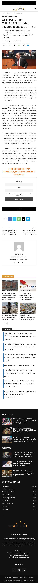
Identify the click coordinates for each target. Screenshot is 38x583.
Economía (5, 312)
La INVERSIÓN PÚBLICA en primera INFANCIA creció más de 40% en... (9, 317)
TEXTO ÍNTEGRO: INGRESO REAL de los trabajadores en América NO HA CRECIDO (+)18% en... (24, 421)
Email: (19, 187)
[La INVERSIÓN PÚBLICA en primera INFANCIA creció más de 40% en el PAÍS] (10, 308)
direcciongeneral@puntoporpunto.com (19, 553)
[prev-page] (3, 323)
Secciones (9, 13)
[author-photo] (19, 251)
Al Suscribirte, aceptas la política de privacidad (20, 194)
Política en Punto (18, 13)
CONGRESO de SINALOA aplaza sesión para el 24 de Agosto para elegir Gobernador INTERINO (23, 473)
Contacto (30, 577)
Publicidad (23, 577)
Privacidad (16, 577)
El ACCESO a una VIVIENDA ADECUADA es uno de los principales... (27, 317)
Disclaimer (8, 577)
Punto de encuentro (8, 290)
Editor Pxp (7, 41)
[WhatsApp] (19, 45)
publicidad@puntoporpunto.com (19, 557)
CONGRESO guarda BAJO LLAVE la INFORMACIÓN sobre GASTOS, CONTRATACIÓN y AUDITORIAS (24, 454)
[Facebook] (10, 45)
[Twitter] (14, 45)
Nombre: (19, 181)
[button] (3, 8)
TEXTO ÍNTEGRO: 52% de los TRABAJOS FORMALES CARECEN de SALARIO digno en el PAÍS (24, 430)
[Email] (23, 45)
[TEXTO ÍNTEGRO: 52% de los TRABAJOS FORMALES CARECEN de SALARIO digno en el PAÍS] (7, 430)
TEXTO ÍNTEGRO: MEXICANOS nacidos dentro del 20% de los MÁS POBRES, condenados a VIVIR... (24, 439)
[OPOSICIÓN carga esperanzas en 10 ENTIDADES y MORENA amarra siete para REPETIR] (28, 285)
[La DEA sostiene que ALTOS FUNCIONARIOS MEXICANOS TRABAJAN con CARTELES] (10, 285)
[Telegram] (28, 45)
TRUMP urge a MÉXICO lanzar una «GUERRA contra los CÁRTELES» (9, 233)
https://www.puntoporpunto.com (19, 257)
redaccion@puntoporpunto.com (19, 555)
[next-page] (6, 323)
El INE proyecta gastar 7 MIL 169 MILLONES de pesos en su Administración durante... (23, 463)
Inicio (3, 13)
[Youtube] (23, 263)
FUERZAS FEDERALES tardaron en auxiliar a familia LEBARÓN (29, 233)
